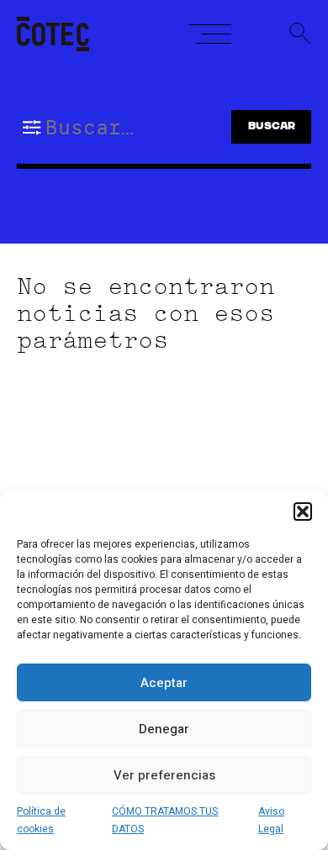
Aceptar (164, 683)
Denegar (164, 729)
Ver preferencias (164, 775)
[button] (302, 511)
